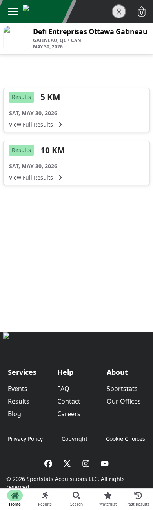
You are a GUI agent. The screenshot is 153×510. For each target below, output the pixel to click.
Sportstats (122, 388)
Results (18, 401)
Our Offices (124, 401)
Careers (68, 413)
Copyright (74, 438)
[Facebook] (48, 463)
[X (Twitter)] (67, 463)
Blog (14, 413)
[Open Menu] (13, 11)
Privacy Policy (25, 438)
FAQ (63, 388)
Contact (68, 401)
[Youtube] (105, 463)
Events (17, 388)
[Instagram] (86, 463)
